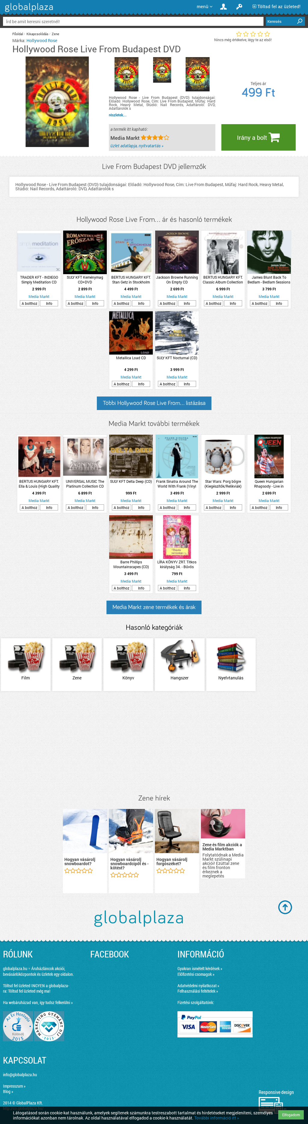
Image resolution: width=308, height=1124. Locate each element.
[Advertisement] (154, 743)
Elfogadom (291, 1114)
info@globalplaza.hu (20, 1074)
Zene (55, 34)
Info (49, 303)
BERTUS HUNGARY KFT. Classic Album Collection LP (223, 279)
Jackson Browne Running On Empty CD (177, 279)
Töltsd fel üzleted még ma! (29, 991)
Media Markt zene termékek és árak (154, 607)
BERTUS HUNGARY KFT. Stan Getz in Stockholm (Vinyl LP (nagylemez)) (131, 279)
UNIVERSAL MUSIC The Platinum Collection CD (85, 483)
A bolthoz (29, 303)
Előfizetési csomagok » (195, 974)
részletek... (118, 114)
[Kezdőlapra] (28, 12)
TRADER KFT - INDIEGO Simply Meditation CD (39, 279)
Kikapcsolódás (37, 34)
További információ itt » (216, 1118)
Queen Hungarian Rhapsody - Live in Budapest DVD (269, 483)
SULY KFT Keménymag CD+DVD (85, 279)
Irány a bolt (253, 137)
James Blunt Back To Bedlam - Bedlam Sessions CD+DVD (269, 279)
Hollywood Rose (41, 40)
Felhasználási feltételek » (197, 991)
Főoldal (17, 34)
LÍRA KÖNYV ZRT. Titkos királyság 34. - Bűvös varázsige (176, 564)
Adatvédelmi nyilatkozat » (198, 985)
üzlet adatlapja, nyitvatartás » (136, 146)
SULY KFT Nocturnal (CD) (177, 357)
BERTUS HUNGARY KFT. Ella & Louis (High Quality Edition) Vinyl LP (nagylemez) (39, 483)
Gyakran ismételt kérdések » (199, 968)
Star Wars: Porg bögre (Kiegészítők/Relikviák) (223, 483)
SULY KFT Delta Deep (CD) (131, 481)
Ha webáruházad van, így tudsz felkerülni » (38, 1002)
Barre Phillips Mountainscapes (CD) (131, 564)
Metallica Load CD (131, 357)
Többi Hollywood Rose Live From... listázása (154, 403)
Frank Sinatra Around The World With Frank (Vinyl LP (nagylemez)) (177, 483)
